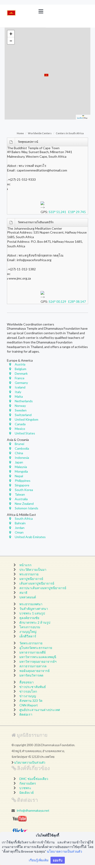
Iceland (20, 387)
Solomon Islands (26, 508)
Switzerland (23, 415)
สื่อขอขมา (26, 682)
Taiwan (20, 494)
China (19, 453)
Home (20, 133)
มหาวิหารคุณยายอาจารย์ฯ (37, 661)
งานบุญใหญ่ (27, 632)
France (19, 378)
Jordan (19, 528)
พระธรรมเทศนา (30, 604)
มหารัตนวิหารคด (31, 675)
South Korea (24, 490)
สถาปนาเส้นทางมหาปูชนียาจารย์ (42, 588)
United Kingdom (26, 419)
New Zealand (24, 503)
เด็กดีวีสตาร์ (27, 636)
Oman (19, 532)
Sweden (21, 410)
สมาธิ (23, 592)
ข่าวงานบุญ (27, 696)
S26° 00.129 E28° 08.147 (68, 301)
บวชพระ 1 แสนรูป (32, 613)
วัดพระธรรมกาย (30, 643)
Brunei (19, 444)
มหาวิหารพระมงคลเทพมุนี (37, 657)
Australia (21, 499)
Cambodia (22, 448)
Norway (20, 406)
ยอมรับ (57, 860)
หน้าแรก (25, 565)
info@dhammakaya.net (33, 810)
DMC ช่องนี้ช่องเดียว (33, 779)
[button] (46, 75)
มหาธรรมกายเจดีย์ (32, 652)
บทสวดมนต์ (27, 597)
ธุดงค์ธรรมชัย (29, 618)
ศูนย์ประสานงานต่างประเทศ (39, 710)
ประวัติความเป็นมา (32, 569)
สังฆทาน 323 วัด (30, 700)
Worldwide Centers (40, 133)
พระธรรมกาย (29, 574)
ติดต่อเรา (25, 714)
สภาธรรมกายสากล (33, 666)
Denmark (21, 373)
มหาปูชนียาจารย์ (31, 579)
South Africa (24, 518)
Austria (20, 364)
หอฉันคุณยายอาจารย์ (34, 671)
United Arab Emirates (30, 537)
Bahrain (20, 523)
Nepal (19, 476)
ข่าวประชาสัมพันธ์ (32, 687)
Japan (19, 462)
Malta (19, 396)
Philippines (22, 480)
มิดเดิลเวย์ (26, 792)
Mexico (20, 429)
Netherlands (24, 401)
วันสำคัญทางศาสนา (33, 609)
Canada (20, 424)
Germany (21, 383)
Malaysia (21, 467)
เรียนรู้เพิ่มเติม (38, 860)
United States (25, 433)
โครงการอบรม (29, 627)
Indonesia (22, 458)
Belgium (20, 369)
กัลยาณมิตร (27, 783)
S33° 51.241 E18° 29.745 (68, 212)
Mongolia (21, 471)
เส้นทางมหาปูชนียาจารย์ (36, 583)
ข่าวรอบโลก (28, 691)
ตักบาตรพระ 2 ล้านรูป (34, 622)
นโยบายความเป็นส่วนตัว (29, 762)
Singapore (22, 485)
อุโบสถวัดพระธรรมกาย (35, 648)
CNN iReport (28, 705)
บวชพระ (25, 788)
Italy (18, 392)
